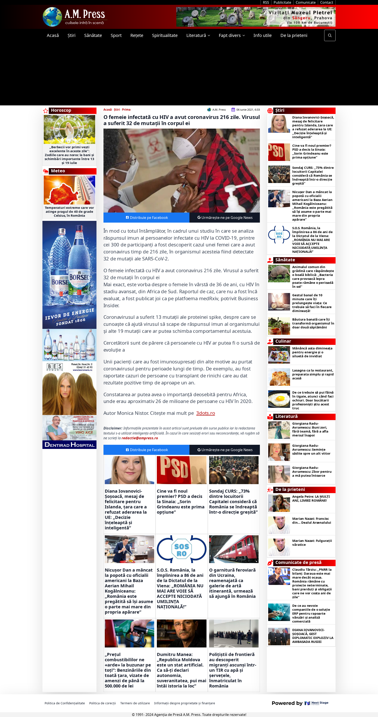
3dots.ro (205, 413)
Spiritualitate (165, 35)
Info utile (263, 35)
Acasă (53, 35)
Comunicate (306, 2)
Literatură (196, 35)
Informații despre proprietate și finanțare (184, 703)
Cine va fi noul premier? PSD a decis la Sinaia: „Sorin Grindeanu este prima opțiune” (181, 501)
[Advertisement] (189, 74)
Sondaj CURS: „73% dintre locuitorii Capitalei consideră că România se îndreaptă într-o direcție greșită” (233, 501)
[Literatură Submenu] (210, 35)
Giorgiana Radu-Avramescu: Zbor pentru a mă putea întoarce (312, 471)
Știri (71, 35)
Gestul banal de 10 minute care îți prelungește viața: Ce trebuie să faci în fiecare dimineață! (312, 303)
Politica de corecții (102, 703)
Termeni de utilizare (135, 703)
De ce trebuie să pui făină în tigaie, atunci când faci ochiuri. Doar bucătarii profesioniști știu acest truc (313, 400)
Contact (326, 2)
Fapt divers (230, 35)
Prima (126, 110)
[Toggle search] (330, 35)
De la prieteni (293, 35)
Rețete (136, 35)
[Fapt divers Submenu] (245, 35)
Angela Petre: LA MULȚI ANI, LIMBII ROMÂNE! (311, 498)
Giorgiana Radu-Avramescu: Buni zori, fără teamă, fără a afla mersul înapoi (310, 429)
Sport (116, 35)
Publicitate (282, 2)
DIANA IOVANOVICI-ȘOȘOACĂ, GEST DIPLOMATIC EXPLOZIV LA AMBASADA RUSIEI (312, 636)
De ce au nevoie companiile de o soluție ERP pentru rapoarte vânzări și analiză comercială (311, 613)
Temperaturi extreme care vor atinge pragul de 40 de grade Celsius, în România (69, 211)
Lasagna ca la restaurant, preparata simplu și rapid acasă (313, 374)
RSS (266, 2)
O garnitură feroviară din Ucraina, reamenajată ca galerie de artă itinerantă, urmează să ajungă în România (232, 583)
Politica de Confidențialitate (65, 703)
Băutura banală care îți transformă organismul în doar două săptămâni (313, 323)
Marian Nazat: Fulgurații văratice (312, 542)
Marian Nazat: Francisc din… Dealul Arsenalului (311, 520)
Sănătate (93, 35)
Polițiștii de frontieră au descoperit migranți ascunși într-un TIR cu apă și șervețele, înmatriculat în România (232, 670)
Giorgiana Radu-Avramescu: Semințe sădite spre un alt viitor (311, 449)
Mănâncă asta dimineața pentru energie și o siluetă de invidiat (312, 352)
